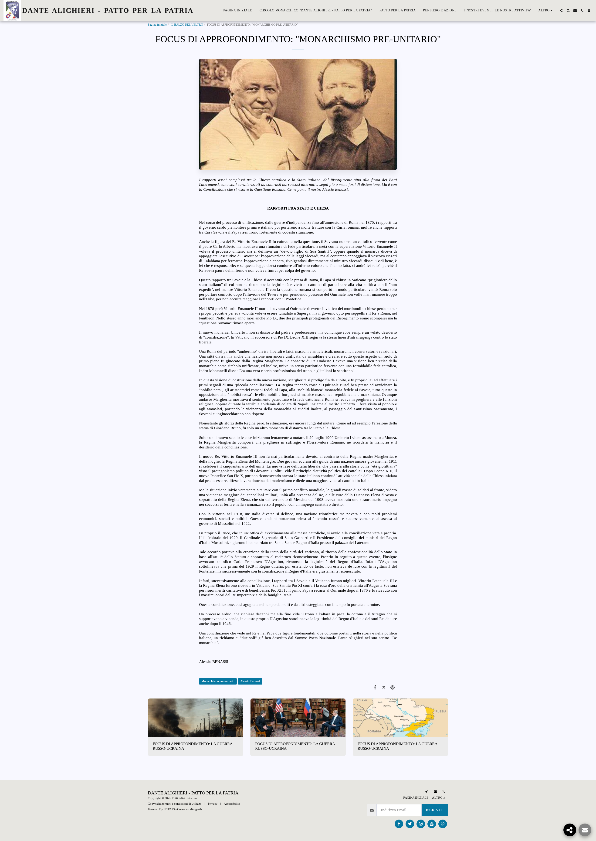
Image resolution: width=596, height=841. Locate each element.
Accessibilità (232, 803)
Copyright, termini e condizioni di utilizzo (175, 803)
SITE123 (169, 809)
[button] (561, 10)
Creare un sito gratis (189, 809)
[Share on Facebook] (375, 687)
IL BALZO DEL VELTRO (187, 24)
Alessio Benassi (250, 681)
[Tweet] (383, 687)
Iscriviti (435, 810)
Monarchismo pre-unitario (217, 681)
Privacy (212, 803)
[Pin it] (392, 687)
